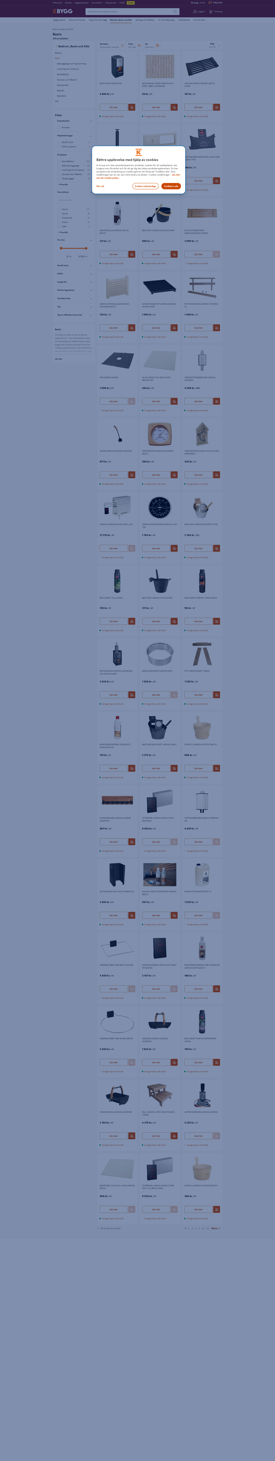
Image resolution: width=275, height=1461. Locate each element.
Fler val (100, 186)
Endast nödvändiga (145, 186)
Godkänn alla (171, 186)
